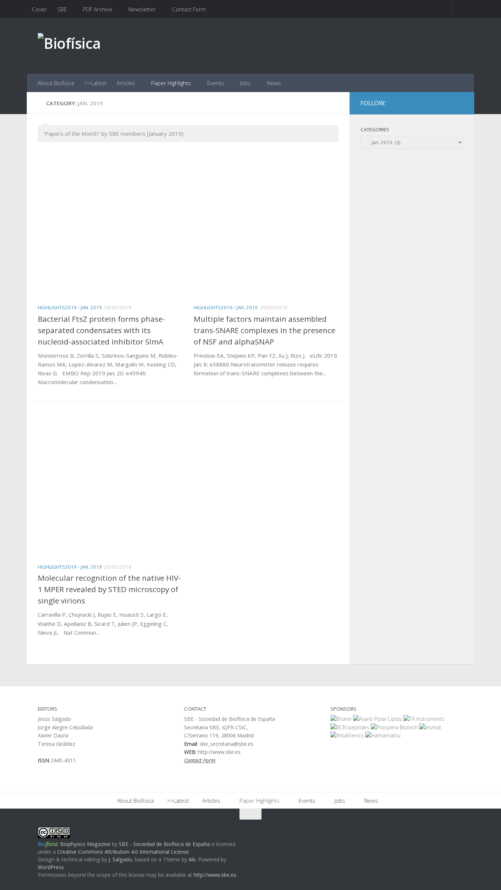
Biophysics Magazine (85, 843)
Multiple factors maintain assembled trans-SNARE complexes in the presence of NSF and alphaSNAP (264, 330)
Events (215, 83)
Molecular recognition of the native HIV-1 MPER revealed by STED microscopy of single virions (109, 589)
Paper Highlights (171, 83)
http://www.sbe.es (215, 874)
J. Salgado (120, 859)
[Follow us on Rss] (458, 103)
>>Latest (95, 83)
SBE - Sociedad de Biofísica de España (164, 843)
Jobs (245, 83)
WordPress (51, 867)
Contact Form (189, 9)
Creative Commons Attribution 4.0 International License (123, 851)
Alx (192, 859)
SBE (62, 9)
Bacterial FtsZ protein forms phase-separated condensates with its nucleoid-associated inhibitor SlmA (101, 330)
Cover (39, 9)
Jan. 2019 (91, 307)
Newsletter (142, 9)
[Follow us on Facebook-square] (432, 103)
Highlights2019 (57, 307)
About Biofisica (55, 83)
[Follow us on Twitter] (445, 103)
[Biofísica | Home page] (69, 46)
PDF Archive (97, 9)
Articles (126, 83)
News (274, 83)
